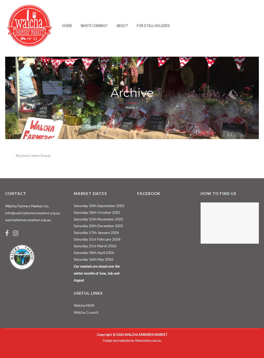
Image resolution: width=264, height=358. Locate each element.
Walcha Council (86, 312)
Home (130, 107)
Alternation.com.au (148, 340)
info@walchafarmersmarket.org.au (32, 213)
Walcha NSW (84, 305)
